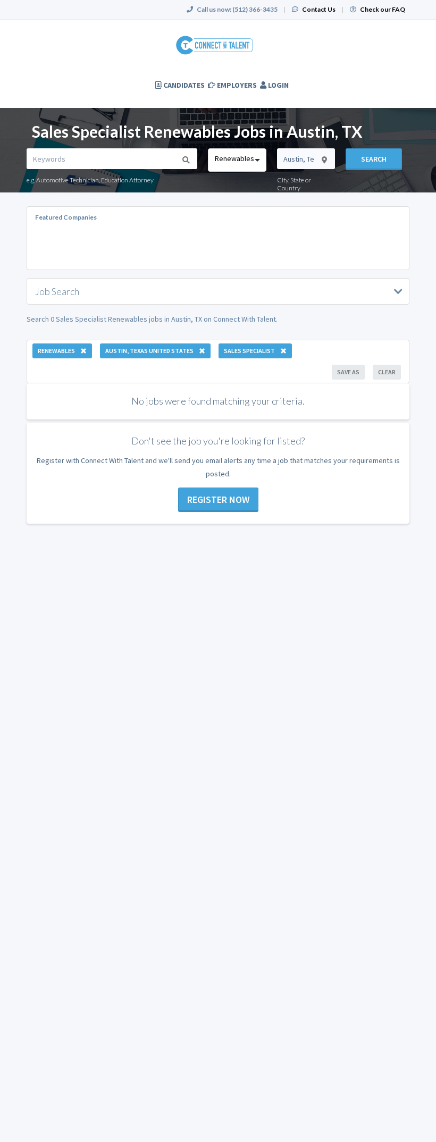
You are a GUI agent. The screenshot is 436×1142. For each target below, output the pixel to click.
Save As (348, 372)
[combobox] (237, 160)
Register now (218, 499)
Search (374, 159)
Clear (387, 372)
